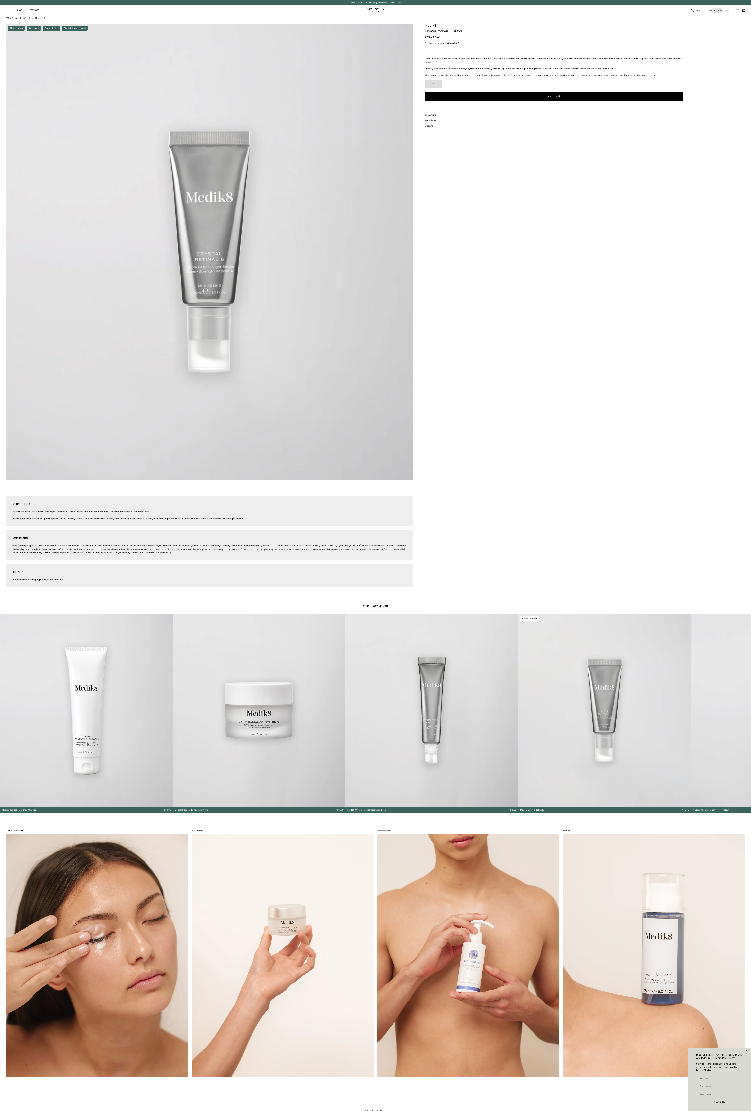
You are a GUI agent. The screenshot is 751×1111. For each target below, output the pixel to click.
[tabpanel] (209, 252)
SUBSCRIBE (719, 1101)
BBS (8, 18)
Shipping (429, 125)
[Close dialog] (747, 1051)
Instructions (430, 114)
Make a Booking (718, 10)
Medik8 (22, 18)
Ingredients (430, 120)
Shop (14, 18)
